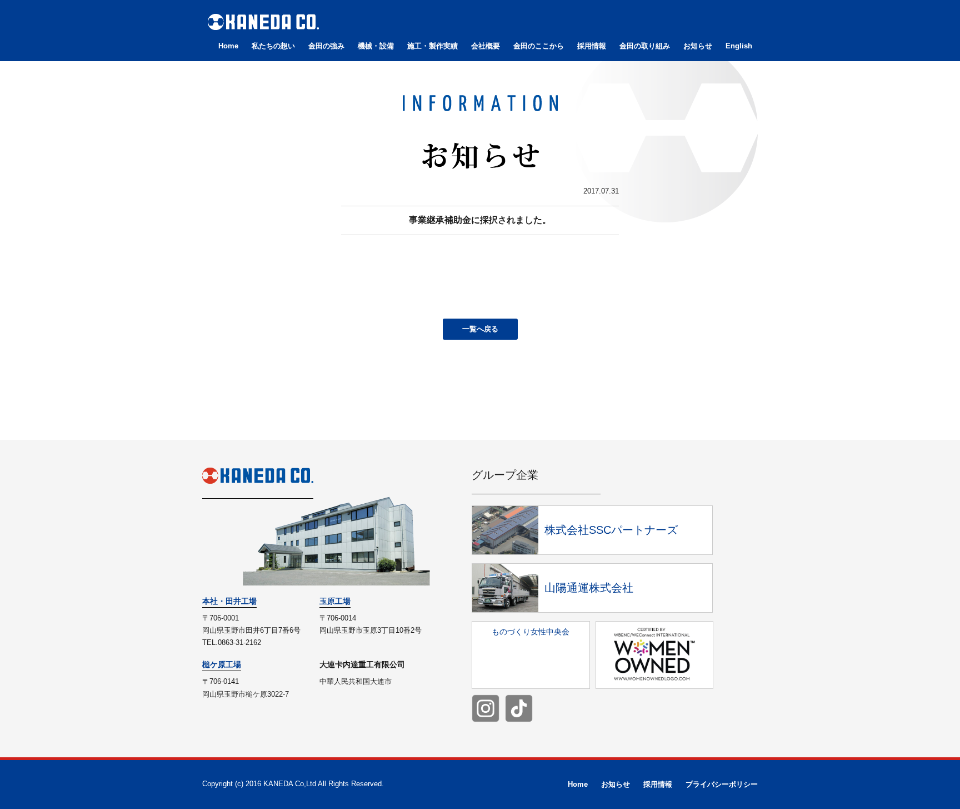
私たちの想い (273, 46)
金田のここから (538, 46)
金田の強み (326, 46)
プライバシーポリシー (722, 784)
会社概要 (485, 46)
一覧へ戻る (480, 329)
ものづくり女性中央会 (530, 631)
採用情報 (591, 46)
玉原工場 (335, 601)
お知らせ (697, 46)
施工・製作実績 (432, 46)
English (739, 46)
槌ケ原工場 (221, 664)
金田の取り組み (644, 46)
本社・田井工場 (229, 601)
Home (228, 46)
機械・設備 (376, 46)
